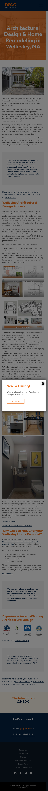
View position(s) (16, 401)
